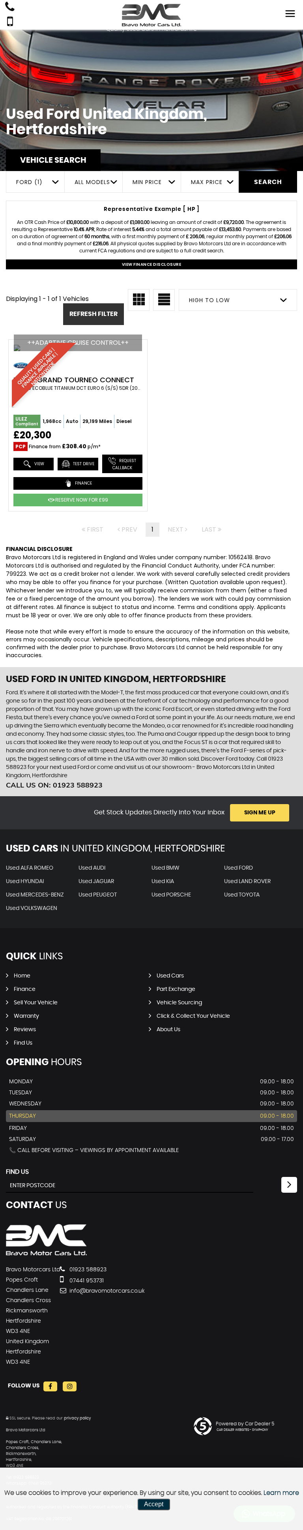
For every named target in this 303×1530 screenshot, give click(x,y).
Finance (25, 989)
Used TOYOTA (242, 895)
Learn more (281, 1493)
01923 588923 (87, 1269)
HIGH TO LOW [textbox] (209, 300)
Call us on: (54, 784)
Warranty (26, 1016)
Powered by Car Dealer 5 (245, 1423)
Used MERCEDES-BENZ (35, 895)
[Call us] (10, 8)
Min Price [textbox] (147, 182)
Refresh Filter (93, 314)
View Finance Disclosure (151, 264)
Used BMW (166, 868)
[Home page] (151, 15)
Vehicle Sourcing (179, 1003)
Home (22, 976)
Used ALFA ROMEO (29, 868)
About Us (168, 1029)
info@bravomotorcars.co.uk (106, 1291)
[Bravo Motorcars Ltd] (46, 1253)
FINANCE (83, 483)
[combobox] (35, 182)
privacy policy (77, 1418)
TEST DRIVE (83, 464)
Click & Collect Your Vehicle (193, 1016)
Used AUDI (92, 868)
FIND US (17, 1172)
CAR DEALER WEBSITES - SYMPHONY (242, 1430)
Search (268, 182)
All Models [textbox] (92, 182)
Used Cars (170, 976)
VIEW (38, 464)
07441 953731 (86, 1281)
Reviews (25, 1029)
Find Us (23, 1043)
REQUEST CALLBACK (124, 464)
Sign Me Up (259, 813)
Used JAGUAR (96, 881)
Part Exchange (176, 989)
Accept (153, 1504)
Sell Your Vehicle (36, 1003)
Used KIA (163, 881)
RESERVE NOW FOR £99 (81, 499)
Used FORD (238, 868)
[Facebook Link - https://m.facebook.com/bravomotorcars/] (50, 1386)
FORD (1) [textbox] (29, 182)
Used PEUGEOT (98, 895)
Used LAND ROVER (247, 881)
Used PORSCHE (171, 895)
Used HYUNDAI (25, 881)
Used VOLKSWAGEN (31, 908)
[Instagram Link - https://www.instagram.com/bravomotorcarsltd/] (70, 1386)
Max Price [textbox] (207, 182)
